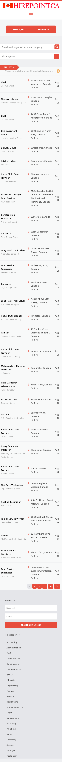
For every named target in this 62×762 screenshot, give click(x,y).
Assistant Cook (9, 399)
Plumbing (11, 728)
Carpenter (6, 233)
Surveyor (10, 750)
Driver (9, 674)
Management (12, 718)
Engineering (12, 685)
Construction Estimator (8, 216)
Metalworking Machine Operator (13, 368)
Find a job (43, 29)
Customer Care (13, 669)
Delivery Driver (8, 147)
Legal (9, 712)
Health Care (12, 701)
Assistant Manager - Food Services (12, 196)
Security (10, 745)
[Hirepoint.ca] (31, 5)
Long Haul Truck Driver (13, 250)
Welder (4, 535)
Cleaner (5, 414)
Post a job (18, 29)
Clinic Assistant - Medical (10, 132)
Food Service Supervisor (7, 267)
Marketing (11, 723)
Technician (11, 755)
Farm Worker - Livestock (8, 552)
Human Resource (14, 707)
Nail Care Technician (12, 485)
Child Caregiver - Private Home (9, 384)
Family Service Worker (12, 518)
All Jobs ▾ (9, 67)
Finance (10, 691)
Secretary (11, 739)
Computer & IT (13, 658)
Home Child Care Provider (10, 176)
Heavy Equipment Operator (10, 448)
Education (11, 680)
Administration (13, 647)
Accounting (11, 642)
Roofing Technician (11, 501)
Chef (3, 82)
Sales (9, 734)
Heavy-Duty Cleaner (11, 315)
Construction (12, 664)
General (10, 696)
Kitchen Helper (8, 161)
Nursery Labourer (10, 99)
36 (51, 586)
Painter (5, 332)
